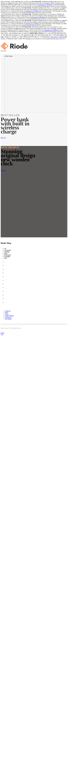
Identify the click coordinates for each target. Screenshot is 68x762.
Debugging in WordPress (45, 4)
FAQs (6, 314)
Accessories (7, 250)
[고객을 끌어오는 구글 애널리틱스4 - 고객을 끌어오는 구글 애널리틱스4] (14, 49)
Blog (6, 312)
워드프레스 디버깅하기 (58, 37)
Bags (5, 253)
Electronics (7, 255)
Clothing (6, 251)
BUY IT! (3, 138)
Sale (5, 258)
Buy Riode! (8, 319)
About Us (8, 311)
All (5, 248)
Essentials (7, 256)
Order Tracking (9, 315)
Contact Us (8, 317)
